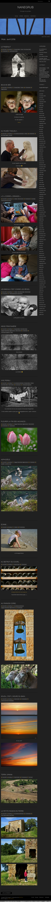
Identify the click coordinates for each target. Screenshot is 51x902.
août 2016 (41, 265)
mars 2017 (41, 251)
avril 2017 (41, 249)
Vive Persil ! (6, 380)
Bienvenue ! (26, 15)
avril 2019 (41, 204)
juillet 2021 (41, 151)
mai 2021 (41, 155)
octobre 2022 (41, 121)
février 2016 (41, 277)
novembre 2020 (42, 166)
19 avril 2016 (4, 777)
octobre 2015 (41, 285)
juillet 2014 (41, 314)
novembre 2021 (42, 143)
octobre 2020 (41, 168)
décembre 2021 (42, 141)
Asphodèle (5, 459)
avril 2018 (41, 225)
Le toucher (10, 135)
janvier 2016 (41, 279)
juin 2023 (41, 107)
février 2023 (41, 113)
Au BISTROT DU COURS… (10, 562)
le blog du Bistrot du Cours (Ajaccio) (19, 592)
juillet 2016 (41, 267)
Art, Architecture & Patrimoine (19, 133)
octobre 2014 (41, 308)
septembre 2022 (42, 123)
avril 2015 (41, 296)
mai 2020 (41, 178)
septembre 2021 (42, 147)
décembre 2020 (42, 164)
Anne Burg (10, 49)
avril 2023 (41, 111)
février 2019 (41, 208)
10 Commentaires (22, 527)
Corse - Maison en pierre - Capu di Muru (7, 815)
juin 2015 (41, 292)
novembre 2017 (42, 235)
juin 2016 (41, 269)
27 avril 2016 (4, 198)
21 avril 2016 (4, 462)
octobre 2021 (41, 145)
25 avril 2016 (4, 383)
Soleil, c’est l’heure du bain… (13, 696)
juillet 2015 (41, 290)
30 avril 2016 (4, 49)
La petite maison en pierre (12, 811)
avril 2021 (41, 156)
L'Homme (22, 49)
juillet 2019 (41, 198)
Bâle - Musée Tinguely (4, 135)
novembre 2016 (42, 259)
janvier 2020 (41, 186)
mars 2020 (41, 182)
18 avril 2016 (4, 813)
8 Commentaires (5, 425)
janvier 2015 (41, 302)
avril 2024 (41, 97)
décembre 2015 (42, 281)
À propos (21, 15)
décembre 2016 (42, 257)
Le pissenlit (6, 47)
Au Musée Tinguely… (9, 131)
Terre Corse (30, 777)
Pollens (11, 332)
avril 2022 (41, 133)
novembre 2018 (42, 212)
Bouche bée (6, 85)
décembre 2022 (42, 117)
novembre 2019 (42, 190)
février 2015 (41, 300)
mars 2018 (41, 227)
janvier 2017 (41, 255)
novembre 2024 (42, 95)
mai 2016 (41, 271)
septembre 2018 (42, 216)
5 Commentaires (5, 293)
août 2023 (41, 103)
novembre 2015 (42, 283)
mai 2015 (41, 294)
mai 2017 (41, 247)
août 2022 (41, 125)
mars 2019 (41, 206)
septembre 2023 (42, 101)
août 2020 (41, 172)
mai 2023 (41, 109)
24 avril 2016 (4, 424)
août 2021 (41, 149)
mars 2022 (41, 135)
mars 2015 (41, 298)
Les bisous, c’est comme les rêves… (15, 289)
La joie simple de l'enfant (13, 51)
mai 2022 (41, 131)
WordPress (21, 897)
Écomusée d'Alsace (17, 49)
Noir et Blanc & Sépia (27, 49)
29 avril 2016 (4, 133)
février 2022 (41, 137)
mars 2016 (41, 275)
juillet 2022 (41, 127)
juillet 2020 (41, 174)
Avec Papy (33, 198)
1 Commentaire (25, 330)
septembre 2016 (42, 263)
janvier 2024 (41, 99)
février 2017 (41, 253)
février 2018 (41, 229)
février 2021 (41, 160)
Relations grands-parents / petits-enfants (16, 293)
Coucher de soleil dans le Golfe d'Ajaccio (7, 700)
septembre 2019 (42, 194)
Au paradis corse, (8, 603)
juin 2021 (41, 153)
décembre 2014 (42, 304)
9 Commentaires (18, 384)
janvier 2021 (41, 162)
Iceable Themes (11, 898)
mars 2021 (41, 158)
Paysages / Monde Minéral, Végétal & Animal (8, 330)
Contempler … (33, 15)
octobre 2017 (41, 237)
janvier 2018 (41, 231)
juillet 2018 (41, 220)
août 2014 (41, 312)
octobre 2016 (41, 261)
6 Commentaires (31, 133)
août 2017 (41, 241)
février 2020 (41, 184)
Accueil (16, 15)
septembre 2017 (42, 239)
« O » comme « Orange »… (11, 196)
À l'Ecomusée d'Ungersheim (5, 332)
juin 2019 (41, 200)
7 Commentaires (27, 87)
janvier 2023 (41, 115)
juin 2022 (41, 129)
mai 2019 (41, 202)
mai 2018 (41, 223)
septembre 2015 (42, 287)
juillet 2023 (41, 105)
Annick (19, 122)
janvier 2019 (41, 210)
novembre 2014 (42, 306)
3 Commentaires (5, 51)
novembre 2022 (42, 119)
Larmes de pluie (12, 425)
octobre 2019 (41, 192)
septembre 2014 (42, 310)
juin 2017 (41, 245)
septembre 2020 (42, 170)
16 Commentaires (19, 607)
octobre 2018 (41, 214)
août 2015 (41, 288)
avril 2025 (41, 93)
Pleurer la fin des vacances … (14, 421)
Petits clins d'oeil (20, 198)
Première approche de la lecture (6, 200)
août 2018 (41, 218)
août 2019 (41, 196)
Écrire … (4, 525)
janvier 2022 (41, 139)
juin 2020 (41, 176)
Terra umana (6, 775)
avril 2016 (41, 273)
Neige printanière (8, 326)
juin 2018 (41, 221)
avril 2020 (41, 180)
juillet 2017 (41, 243)
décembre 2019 (42, 188)
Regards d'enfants (4, 89)
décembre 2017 (42, 233)
